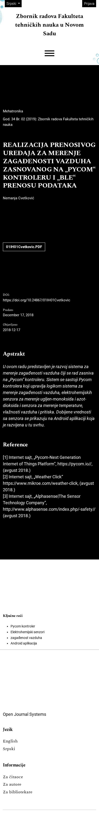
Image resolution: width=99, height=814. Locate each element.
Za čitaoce (13, 777)
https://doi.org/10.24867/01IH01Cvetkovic (36, 300)
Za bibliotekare (17, 792)
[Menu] (49, 53)
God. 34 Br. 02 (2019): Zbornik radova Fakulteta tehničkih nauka (48, 122)
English (10, 741)
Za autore (12, 784)
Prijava (89, 3)
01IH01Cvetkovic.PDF (24, 247)
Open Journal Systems (24, 714)
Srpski (9, 749)
